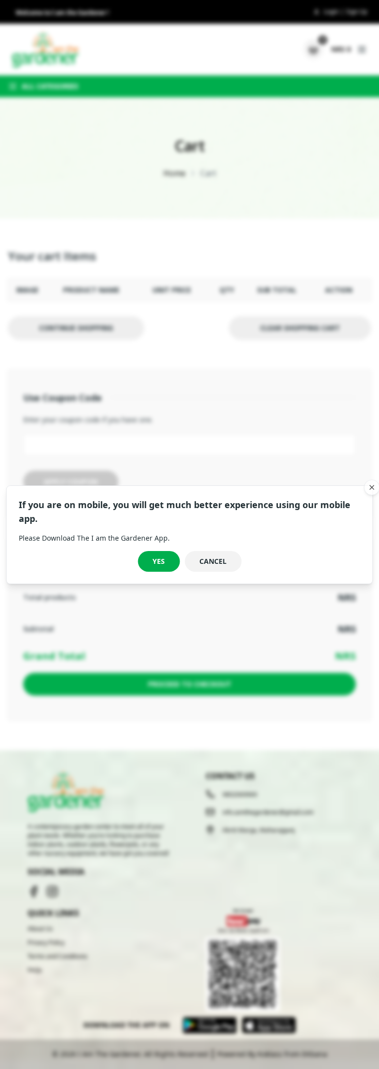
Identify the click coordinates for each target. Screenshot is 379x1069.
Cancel (213, 561)
